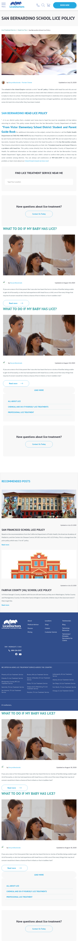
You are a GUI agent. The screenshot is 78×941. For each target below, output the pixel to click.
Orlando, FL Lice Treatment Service (12, 678)
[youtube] (20, 654)
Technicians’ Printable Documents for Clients (67, 637)
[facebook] (16, 654)
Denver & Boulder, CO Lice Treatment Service (38, 679)
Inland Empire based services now (36, 161)
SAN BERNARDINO (13, 113)
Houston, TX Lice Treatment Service (38, 692)
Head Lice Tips (22, 30)
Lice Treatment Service (9, 30)
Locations (48, 621)
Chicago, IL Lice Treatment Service (63, 691)
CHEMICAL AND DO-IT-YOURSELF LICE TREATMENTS (28, 407)
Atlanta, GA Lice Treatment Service (63, 680)
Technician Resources (66, 629)
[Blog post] (39, 504)
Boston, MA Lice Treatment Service (37, 674)
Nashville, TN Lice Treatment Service (13, 687)
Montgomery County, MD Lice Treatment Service (11, 682)
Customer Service (51, 632)
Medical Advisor (33, 624)
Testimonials (66, 621)
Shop (47, 624)
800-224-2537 (16, 650)
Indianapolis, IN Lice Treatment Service (62, 675)
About (30, 621)
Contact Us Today (39, 214)
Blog (64, 624)
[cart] (48, 5)
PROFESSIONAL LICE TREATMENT (21, 412)
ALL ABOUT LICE (14, 401)
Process (30, 628)
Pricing (30, 632)
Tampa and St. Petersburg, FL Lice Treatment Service (37, 688)
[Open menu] (4, 4)
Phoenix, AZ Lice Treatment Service (12, 674)
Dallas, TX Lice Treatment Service (37, 683)
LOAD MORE (39, 390)
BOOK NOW (64, 5)
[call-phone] (38, 5)
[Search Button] (43, 5)
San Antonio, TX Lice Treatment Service (11, 691)
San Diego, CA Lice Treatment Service (64, 683)
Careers (47, 628)
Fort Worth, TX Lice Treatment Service (64, 687)
